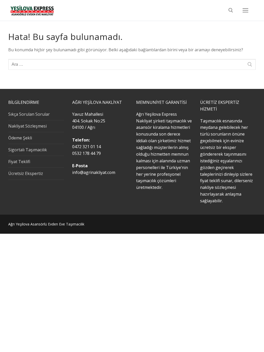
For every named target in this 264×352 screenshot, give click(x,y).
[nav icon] (245, 10)
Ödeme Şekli (20, 138)
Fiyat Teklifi (19, 161)
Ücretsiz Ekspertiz (25, 173)
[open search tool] (230, 10)
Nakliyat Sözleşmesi (27, 126)
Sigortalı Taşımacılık (27, 150)
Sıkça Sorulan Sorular (29, 114)
